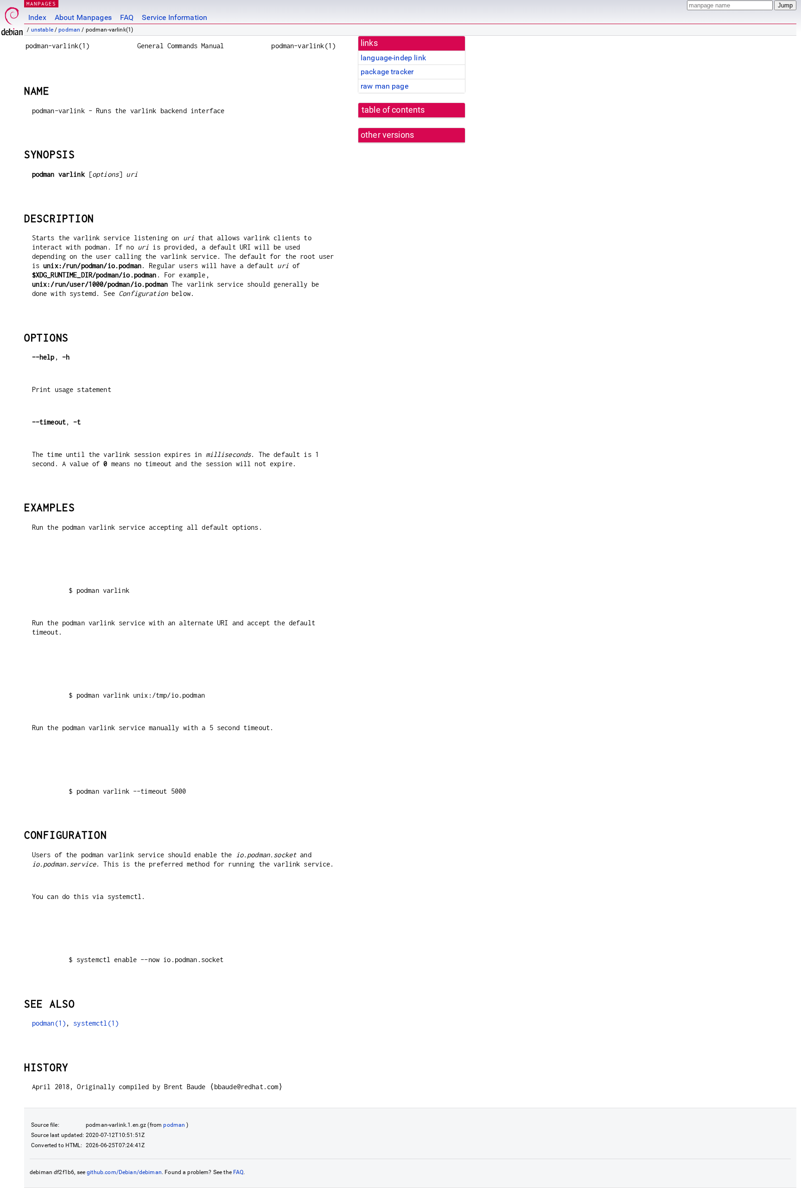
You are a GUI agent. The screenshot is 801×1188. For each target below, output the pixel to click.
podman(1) (49, 1023)
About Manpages (83, 17)
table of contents (393, 110)
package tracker (387, 71)
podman (69, 29)
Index (37, 17)
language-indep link (393, 57)
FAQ (127, 17)
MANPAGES (41, 3)
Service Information (174, 17)
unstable (42, 29)
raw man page (384, 86)
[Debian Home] (12, 19)
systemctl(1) (96, 1023)
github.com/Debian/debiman (124, 1172)
